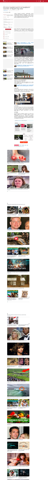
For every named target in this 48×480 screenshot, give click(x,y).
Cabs (11, 15)
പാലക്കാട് (24, 134)
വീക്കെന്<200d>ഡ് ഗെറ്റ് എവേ (30, 137)
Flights (5, 15)
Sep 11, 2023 (22, 146)
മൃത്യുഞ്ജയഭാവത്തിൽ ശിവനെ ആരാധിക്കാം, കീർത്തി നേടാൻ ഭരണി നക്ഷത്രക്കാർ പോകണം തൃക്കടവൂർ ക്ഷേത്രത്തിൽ (17, 129)
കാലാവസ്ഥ (25, 138)
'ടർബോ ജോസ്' (19, 120)
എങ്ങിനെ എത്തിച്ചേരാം (31, 135)
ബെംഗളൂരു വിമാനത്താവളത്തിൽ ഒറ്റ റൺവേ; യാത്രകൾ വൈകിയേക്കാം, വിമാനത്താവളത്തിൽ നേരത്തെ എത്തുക (25, 43)
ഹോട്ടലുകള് (31, 138)
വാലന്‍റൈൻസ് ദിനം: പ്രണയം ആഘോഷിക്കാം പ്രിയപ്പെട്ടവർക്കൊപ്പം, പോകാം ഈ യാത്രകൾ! (23, 128)
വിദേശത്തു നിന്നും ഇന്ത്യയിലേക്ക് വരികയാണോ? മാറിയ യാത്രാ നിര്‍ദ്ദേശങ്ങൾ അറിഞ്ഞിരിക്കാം (29, 130)
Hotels (8, 15)
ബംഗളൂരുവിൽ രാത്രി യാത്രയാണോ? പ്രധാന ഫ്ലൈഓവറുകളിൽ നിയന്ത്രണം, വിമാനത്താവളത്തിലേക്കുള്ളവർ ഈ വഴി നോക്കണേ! (25, 85)
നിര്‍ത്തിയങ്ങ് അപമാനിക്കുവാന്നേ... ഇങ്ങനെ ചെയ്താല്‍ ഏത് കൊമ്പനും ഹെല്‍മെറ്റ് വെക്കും (10, 75)
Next (32, 126)
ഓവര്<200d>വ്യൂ (25, 135)
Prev (14, 126)
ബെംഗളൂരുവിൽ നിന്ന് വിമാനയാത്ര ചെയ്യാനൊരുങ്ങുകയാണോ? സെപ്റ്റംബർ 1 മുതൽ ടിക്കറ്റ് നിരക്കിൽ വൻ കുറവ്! (25, 66)
